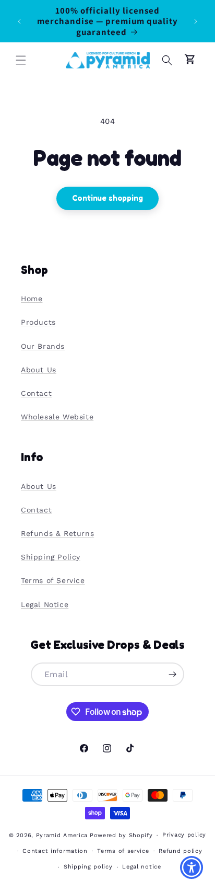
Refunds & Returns (57, 533)
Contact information (54, 851)
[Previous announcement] (19, 21)
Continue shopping (107, 198)
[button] (20, 60)
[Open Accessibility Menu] (192, 867)
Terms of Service (53, 580)
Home (31, 298)
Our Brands (43, 346)
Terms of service (123, 851)
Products (38, 322)
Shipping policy (88, 866)
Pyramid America (62, 835)
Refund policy (180, 851)
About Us (38, 369)
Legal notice (141, 866)
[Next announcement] (195, 21)
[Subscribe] (172, 674)
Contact (36, 393)
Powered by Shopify (121, 835)
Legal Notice (44, 604)
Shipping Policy (50, 557)
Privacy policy (184, 834)
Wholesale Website (57, 417)
